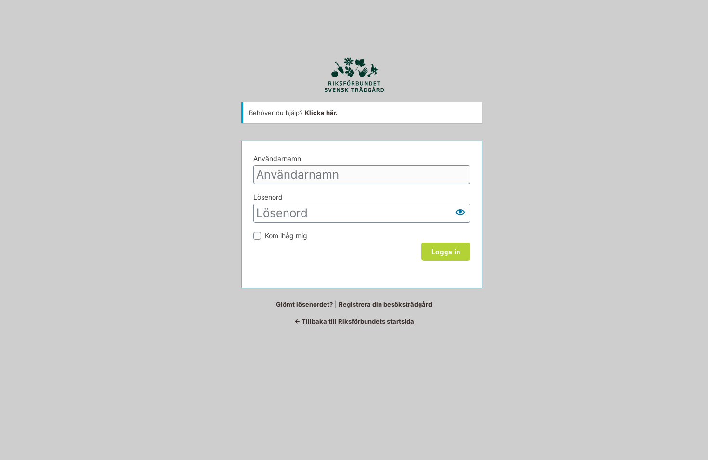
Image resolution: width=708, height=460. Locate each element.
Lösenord (268, 197)
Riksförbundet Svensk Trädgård (354, 75)
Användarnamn (277, 158)
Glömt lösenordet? (304, 304)
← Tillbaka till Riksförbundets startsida (354, 321)
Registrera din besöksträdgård (385, 304)
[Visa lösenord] (460, 212)
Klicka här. (321, 112)
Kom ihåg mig (286, 235)
